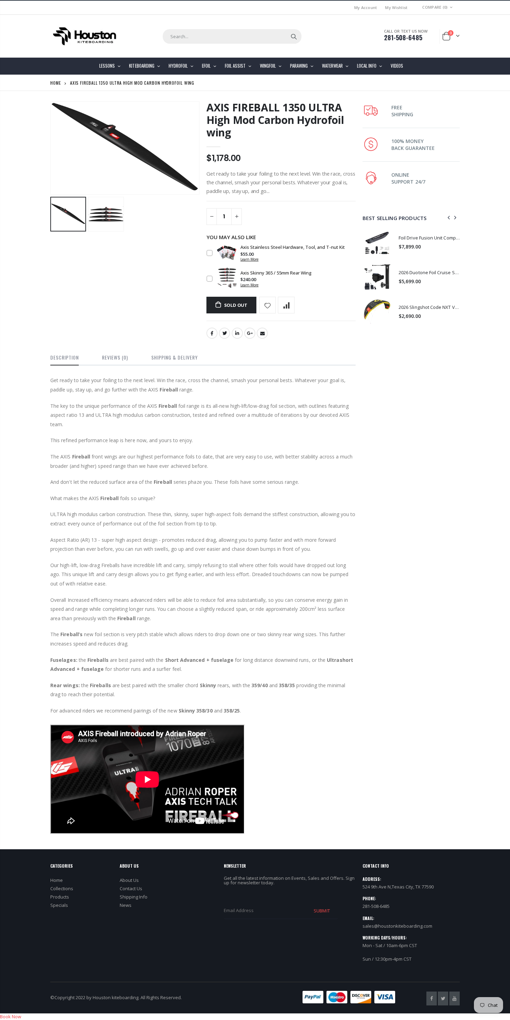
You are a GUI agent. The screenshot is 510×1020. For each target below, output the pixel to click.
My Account (365, 7)
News (125, 905)
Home (55, 83)
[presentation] (449, 218)
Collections (61, 888)
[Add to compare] (286, 305)
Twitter (224, 333)
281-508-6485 (403, 37)
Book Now (10, 1016)
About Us (129, 880)
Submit (322, 911)
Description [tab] (64, 357)
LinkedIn (237, 333)
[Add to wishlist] (267, 305)
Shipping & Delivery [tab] (174, 357)
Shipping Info (133, 897)
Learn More (249, 259)
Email (262, 333)
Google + (249, 333)
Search (294, 36)
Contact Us (131, 888)
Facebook (212, 333)
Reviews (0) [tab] (115, 357)
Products (59, 897)
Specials (59, 905)
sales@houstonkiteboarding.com (397, 926)
